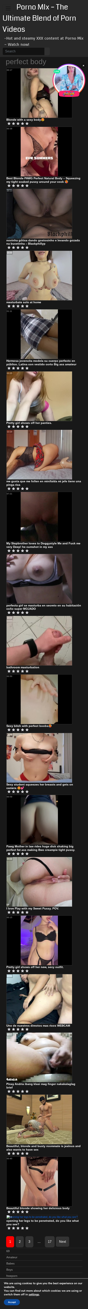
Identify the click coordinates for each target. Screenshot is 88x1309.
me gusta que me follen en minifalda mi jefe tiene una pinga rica (43, 483)
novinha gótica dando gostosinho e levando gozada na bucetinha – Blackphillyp (43, 242)
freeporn (11, 1275)
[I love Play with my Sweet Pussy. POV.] (39, 881)
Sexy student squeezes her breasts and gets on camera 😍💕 (39, 786)
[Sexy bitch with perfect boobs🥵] (39, 699)
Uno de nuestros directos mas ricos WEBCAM (38, 1025)
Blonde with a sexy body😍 (25, 119)
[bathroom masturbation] (39, 640)
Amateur (11, 1257)
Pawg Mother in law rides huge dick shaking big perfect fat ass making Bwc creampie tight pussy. (40, 848)
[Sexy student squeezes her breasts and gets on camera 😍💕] (39, 757)
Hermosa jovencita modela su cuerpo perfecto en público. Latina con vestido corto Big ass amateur (41, 362)
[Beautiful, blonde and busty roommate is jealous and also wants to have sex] (39, 1119)
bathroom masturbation (22, 667)
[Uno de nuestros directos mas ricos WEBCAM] (39, 998)
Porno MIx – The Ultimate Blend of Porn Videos (39, 18)
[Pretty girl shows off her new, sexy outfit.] (39, 940)
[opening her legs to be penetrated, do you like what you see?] (42, 1216)
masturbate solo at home (23, 302)
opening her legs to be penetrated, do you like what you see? (42, 1222)
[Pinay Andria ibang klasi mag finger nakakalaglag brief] (39, 1057)
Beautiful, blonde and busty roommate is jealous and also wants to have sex (43, 1147)
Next (62, 1241)
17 (50, 1241)
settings (34, 1294)
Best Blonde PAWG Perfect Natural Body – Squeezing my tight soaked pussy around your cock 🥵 (43, 180)
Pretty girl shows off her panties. (29, 423)
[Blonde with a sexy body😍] (39, 92)
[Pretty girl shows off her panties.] (39, 396)
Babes (10, 1263)
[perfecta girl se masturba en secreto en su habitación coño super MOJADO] (39, 578)
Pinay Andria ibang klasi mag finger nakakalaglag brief (40, 1085)
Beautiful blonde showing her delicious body (38, 1208)
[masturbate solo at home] (39, 275)
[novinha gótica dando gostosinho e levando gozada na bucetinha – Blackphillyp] (39, 213)
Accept (12, 1302)
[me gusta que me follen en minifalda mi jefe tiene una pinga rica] (39, 454)
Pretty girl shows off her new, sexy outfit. (35, 967)
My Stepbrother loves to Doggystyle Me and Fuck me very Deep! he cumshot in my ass (43, 545)
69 (8, 1251)
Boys (9, 1269)
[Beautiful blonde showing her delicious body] (39, 1181)
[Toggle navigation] (8, 8)
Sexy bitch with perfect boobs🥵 (29, 726)
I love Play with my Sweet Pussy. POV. (32, 908)
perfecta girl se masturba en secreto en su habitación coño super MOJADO (43, 607)
